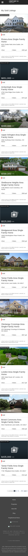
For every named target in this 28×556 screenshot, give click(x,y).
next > (25, 491)
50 (22, 491)
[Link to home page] (14, 2)
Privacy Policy (19, 531)
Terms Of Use (7, 531)
